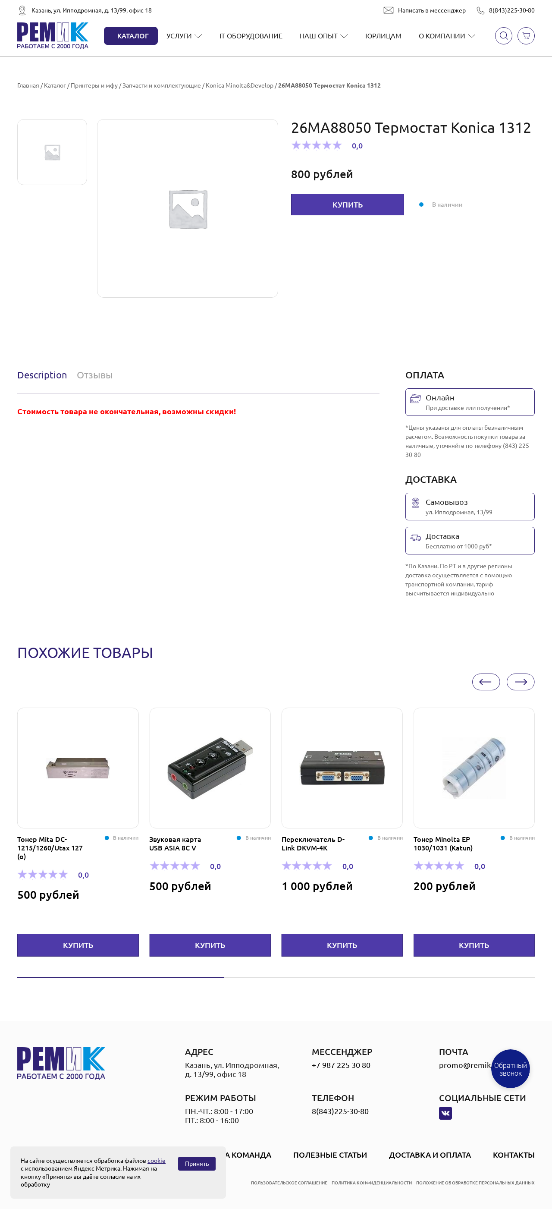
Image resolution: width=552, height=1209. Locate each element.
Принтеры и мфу (94, 85)
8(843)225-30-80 (512, 10)
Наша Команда (238, 1154)
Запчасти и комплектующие (161, 85)
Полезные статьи (330, 1154)
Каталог (133, 36)
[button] (486, 682)
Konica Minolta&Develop (239, 85)
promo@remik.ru (469, 1065)
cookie (156, 1160)
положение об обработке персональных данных (475, 1183)
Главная (28, 85)
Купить (347, 204)
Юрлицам (383, 36)
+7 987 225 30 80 (341, 1065)
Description (42, 374)
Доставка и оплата (430, 1154)
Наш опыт (319, 36)
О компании (442, 36)
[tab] (44, 375)
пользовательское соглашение (289, 1183)
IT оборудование (251, 36)
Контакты (514, 1154)
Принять (197, 1163)
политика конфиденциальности (372, 1183)
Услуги (179, 36)
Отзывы (95, 374)
